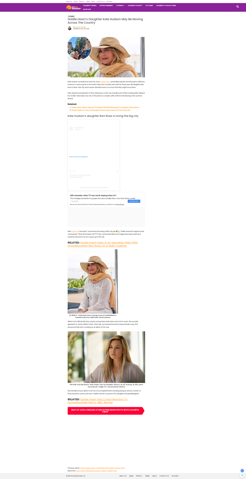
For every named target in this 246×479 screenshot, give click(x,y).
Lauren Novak (80, 27)
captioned (75, 231)
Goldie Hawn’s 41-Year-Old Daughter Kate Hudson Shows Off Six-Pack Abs (100, 110)
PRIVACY (81, 1)
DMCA (93, 1)
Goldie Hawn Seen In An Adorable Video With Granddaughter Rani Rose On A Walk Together (103, 244)
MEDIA (76, 1)
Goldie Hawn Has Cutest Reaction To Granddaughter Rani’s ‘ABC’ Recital (97, 401)
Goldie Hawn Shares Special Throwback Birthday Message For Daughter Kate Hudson (105, 107)
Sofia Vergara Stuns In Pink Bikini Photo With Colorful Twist (102, 468)
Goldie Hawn (105, 82)
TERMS (88, 1)
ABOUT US (69, 1)
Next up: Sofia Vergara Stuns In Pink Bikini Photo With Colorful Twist (105, 411)
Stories (71, 16)
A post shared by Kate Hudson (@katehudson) (94, 187)
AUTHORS (109, 1)
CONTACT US (101, 1)
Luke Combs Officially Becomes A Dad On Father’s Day (96, 471)
